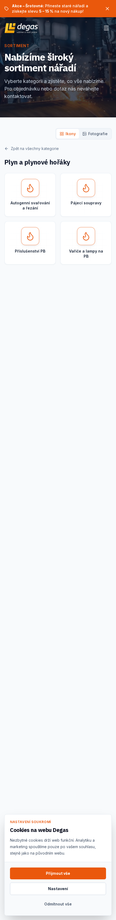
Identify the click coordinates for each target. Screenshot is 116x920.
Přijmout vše (58, 873)
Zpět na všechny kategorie (35, 148)
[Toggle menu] (106, 28)
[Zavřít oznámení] (107, 8)
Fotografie (98, 133)
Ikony (71, 133)
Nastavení (58, 888)
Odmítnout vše (58, 904)
